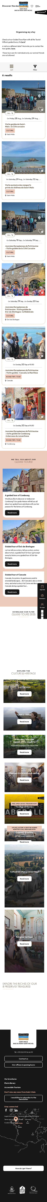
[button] (27, 6)
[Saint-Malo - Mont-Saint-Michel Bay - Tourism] (23, 6)
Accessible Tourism (12, 1087)
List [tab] (11, 70)
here (23, 42)
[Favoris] (32, 6)
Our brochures (10, 1079)
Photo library (9, 1083)
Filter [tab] (35, 70)
